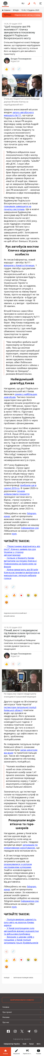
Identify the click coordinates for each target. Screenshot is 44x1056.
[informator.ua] (5, 3)
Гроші (31, 1044)
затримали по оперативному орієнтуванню (21, 846)
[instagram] (15, 1031)
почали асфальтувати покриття (16, 492)
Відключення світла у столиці (27, 15)
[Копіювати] (18, 69)
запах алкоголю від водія (20, 751)
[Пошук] (34, 3)
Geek (24, 1044)
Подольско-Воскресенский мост (15, 613)
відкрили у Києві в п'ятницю (19, 265)
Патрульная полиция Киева (23, 978)
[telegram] (28, 1031)
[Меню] (40, 3)
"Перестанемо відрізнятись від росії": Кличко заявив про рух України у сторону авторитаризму (22, 550)
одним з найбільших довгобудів (20, 396)
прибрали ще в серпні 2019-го (20, 487)
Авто (38, 1044)
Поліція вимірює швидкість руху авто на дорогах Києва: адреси (20, 922)
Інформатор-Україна (12, 1044)
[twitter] (22, 1031)
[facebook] (8, 1031)
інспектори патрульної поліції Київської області (20, 709)
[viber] (35, 1031)
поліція (6, 978)
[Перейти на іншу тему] (28, 3)
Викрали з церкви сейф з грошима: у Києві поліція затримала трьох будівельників (21, 939)
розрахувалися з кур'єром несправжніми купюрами (18, 866)
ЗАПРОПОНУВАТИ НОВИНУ (22, 1000)
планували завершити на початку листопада (17, 208)
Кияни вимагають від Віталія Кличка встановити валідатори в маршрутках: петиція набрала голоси (21, 574)
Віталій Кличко (9, 616)
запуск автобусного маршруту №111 (19, 114)
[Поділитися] (13, 69)
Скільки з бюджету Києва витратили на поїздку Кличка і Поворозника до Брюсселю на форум (20, 562)
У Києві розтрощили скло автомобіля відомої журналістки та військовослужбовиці (21, 931)
